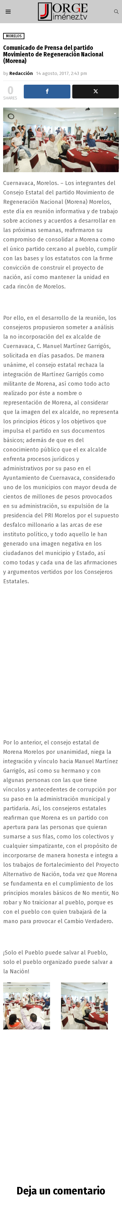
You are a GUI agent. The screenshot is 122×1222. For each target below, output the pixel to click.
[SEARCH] (116, 12)
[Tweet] (95, 91)
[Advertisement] (61, 653)
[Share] (47, 91)
